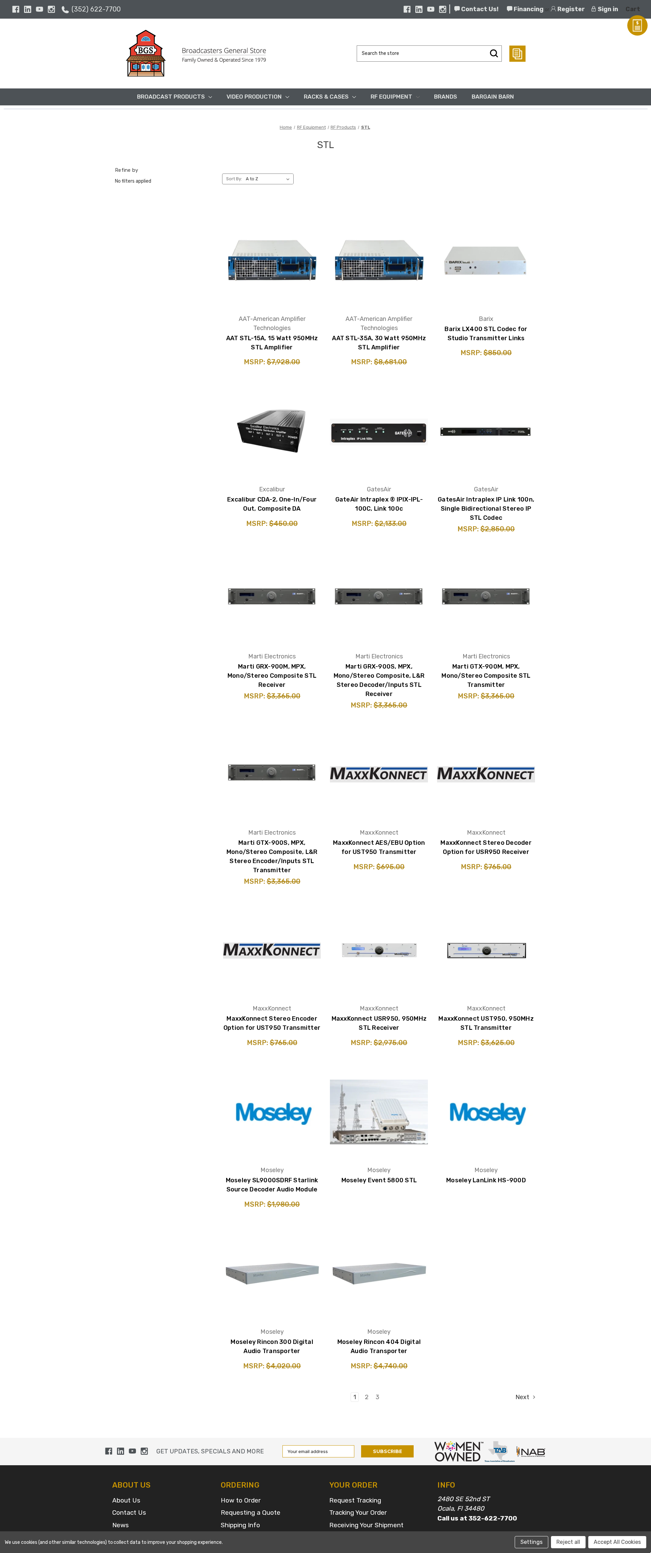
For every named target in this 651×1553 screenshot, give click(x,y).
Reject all (568, 1542)
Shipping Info (240, 1525)
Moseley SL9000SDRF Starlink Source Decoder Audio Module (272, 1185)
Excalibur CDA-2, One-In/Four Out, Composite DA (272, 504)
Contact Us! (479, 9)
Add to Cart (272, 279)
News (120, 1525)
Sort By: (234, 178)
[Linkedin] (27, 9)
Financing (528, 9)
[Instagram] (51, 9)
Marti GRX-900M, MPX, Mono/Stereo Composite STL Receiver (272, 676)
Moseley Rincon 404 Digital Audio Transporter (379, 1346)
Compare (270, 259)
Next (523, 1397)
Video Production (254, 96)
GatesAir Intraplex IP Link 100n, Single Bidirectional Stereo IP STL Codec (486, 509)
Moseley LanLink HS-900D (486, 1180)
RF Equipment (391, 96)
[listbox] (269, 179)
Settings (531, 1542)
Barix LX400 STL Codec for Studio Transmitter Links (486, 333)
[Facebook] (15, 9)
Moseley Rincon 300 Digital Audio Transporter (272, 1346)
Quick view (272, 240)
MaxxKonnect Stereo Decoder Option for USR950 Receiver (486, 847)
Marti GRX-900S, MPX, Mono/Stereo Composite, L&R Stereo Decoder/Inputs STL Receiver (379, 680)
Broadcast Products (171, 96)
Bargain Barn (493, 96)
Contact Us (129, 1512)
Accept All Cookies (617, 1542)
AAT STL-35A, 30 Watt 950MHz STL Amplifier (379, 342)
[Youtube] (39, 9)
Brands (445, 96)
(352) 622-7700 (96, 9)
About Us (126, 1500)
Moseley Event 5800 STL (379, 1180)
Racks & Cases (326, 96)
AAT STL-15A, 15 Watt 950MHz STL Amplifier (272, 342)
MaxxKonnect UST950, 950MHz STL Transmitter (486, 1023)
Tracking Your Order (358, 1512)
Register (570, 9)
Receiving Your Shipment (366, 1525)
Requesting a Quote (250, 1512)
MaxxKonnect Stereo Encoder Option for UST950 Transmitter (271, 1023)
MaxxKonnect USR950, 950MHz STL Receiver (379, 1023)
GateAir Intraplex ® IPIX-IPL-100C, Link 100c (379, 504)
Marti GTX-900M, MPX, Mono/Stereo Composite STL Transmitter (485, 676)
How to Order (241, 1500)
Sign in (607, 9)
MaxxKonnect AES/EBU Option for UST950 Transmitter (379, 847)
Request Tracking (355, 1500)
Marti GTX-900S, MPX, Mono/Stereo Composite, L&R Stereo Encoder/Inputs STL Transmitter (272, 856)
